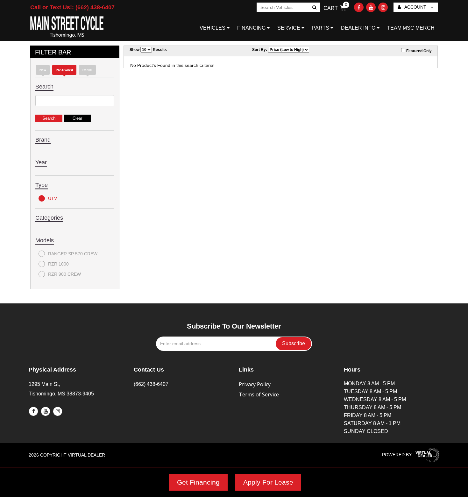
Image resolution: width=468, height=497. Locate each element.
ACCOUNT (415, 7)
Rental (87, 70)
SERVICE (289, 28)
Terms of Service (259, 394)
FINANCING (252, 28)
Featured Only (418, 51)
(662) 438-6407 (151, 384)
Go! (314, 8)
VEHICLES (213, 28)
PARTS (321, 28)
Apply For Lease (268, 482)
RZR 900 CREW (64, 274)
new (42, 70)
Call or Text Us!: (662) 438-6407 (72, 7)
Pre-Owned (64, 70)
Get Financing (198, 482)
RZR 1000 (58, 263)
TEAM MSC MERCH (411, 28)
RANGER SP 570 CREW (72, 253)
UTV (52, 198)
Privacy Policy (255, 384)
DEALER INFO (359, 28)
